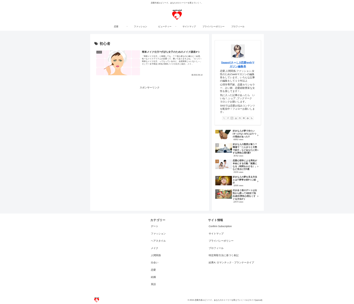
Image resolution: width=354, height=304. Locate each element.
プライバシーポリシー (221, 240)
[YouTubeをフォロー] (236, 118)
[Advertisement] (149, 109)
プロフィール (216, 248)
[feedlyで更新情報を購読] (247, 118)
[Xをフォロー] (224, 118)
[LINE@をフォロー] (244, 118)
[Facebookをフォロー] (228, 118)
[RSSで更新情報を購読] (251, 118)
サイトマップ (216, 233)
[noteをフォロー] (240, 118)
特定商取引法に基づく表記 (224, 255)
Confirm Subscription (220, 226)
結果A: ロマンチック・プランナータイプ (231, 262)
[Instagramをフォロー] (232, 118)
